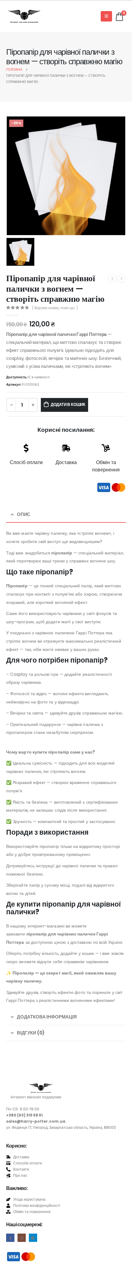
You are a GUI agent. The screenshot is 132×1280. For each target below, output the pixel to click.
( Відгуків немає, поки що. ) (55, 307)
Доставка (66, 462)
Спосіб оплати (26, 462)
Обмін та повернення (106, 466)
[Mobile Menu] (106, 16)
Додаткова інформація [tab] (47, 1017)
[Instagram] (21, 1238)
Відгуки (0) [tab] (31, 1033)
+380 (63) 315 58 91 (24, 1115)
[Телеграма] (33, 1238)
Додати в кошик (68, 405)
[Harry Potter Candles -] (24, 16)
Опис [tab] (23, 514)
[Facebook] (10, 1238)
